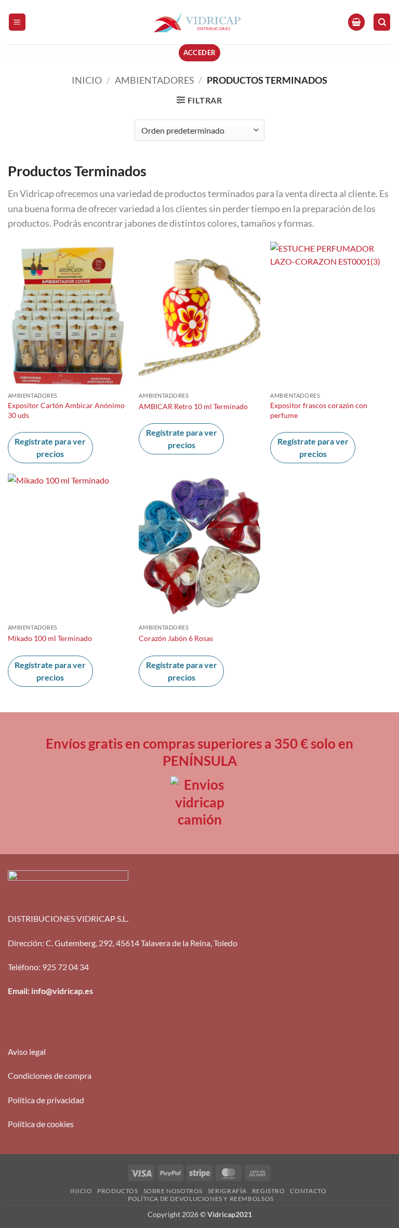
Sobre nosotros (173, 1191)
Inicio (87, 80)
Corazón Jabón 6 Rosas (176, 638)
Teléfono (23, 967)
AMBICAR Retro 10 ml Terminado (193, 406)
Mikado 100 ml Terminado (50, 638)
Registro (268, 1191)
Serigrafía (227, 1191)
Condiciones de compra (49, 1075)
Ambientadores (154, 80)
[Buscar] (382, 22)
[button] (17, 22)
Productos (117, 1191)
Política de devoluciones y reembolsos (201, 1199)
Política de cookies (41, 1124)
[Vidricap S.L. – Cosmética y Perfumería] (199, 22)
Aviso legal (27, 1051)
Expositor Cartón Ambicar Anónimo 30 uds (66, 410)
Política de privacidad (46, 1100)
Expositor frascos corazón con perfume (318, 410)
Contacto (308, 1191)
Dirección (25, 943)
